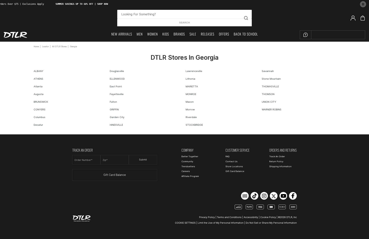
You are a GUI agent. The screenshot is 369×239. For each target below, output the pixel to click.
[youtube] (283, 196)
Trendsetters (188, 166)
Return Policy (276, 161)
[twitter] (274, 196)
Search (184, 22)
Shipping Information (280, 166)
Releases (207, 33)
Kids (165, 33)
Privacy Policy (207, 217)
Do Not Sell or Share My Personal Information (271, 222)
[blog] (245, 196)
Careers (185, 171)
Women (152, 33)
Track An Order (277, 156)
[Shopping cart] (362, 18)
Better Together (189, 156)
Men (140, 33)
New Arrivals (121, 33)
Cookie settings (185, 222)
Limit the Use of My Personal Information (221, 222)
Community (187, 161)
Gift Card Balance (114, 174)
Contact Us (231, 161)
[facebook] (293, 196)
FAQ (227, 156)
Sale (192, 33)
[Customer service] (305, 35)
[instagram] (264, 196)
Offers (224, 33)
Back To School (246, 33)
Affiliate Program (190, 176)
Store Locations (234, 166)
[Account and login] (353, 17)
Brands (179, 33)
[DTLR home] (15, 35)
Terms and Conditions (229, 217)
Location (325, 34)
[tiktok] (254, 196)
